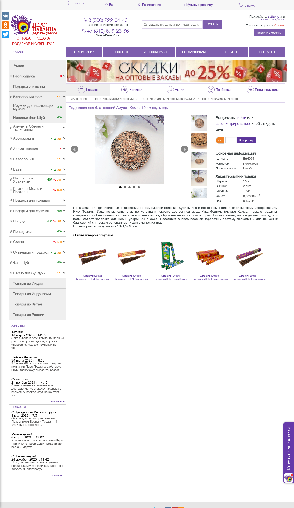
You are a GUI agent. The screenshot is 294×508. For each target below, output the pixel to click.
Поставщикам (194, 52)
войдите (273, 16)
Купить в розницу (199, 4)
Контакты (267, 52)
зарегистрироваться (233, 123)
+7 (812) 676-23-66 (108, 31)
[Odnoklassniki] (5, 25)
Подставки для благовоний (114, 99)
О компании (84, 52)
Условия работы (157, 52)
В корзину (246, 140)
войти (241, 117)
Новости (120, 52)
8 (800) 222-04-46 (107, 20)
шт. (220, 140)
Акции (19, 65)
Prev (74, 149)
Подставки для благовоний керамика (168, 99)
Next (184, 149)
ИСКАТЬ (212, 24)
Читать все (57, 401)
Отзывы (230, 52)
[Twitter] (5, 34)
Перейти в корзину (269, 32)
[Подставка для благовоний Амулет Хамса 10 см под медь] (129, 149)
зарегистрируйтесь (272, 19)
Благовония (78, 99)
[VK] (5, 15)
